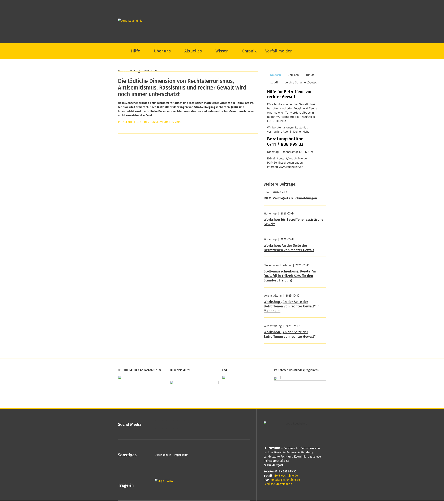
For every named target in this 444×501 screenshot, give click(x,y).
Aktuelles (193, 51)
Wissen (222, 51)
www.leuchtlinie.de (291, 166)
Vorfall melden (279, 51)
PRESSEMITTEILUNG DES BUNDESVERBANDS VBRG (149, 122)
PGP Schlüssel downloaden (285, 162)
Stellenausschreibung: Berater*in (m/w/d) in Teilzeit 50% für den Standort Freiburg (290, 275)
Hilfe (135, 51)
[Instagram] (181, 424)
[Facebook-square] (159, 424)
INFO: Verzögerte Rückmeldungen (290, 198)
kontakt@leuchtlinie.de (292, 158)
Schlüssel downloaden (278, 484)
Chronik (249, 51)
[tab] (275, 75)
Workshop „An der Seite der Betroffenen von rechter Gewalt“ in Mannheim (291, 306)
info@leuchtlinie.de (285, 475)
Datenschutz (163, 455)
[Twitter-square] (170, 424)
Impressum (181, 455)
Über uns (162, 51)
